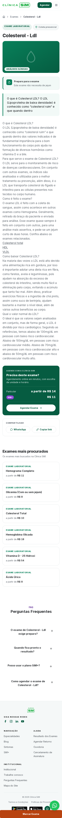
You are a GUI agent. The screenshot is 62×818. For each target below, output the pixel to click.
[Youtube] (22, 722)
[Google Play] (19, 809)
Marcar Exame (31, 814)
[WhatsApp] (47, 809)
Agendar (45, 5)
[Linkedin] (16, 722)
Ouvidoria (39, 747)
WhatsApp (20, 429)
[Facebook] (5, 722)
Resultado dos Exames (45, 736)
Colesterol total (13, 243)
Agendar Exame (29, 408)
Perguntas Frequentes (15, 780)
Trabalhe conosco (13, 774)
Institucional (10, 769)
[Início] (16, 5)
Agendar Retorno (43, 741)
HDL (5, 247)
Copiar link (46, 429)
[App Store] (36, 809)
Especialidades (12, 736)
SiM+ (6, 752)
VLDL (6, 251)
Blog (6, 741)
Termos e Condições (18, 802)
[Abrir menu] (56, 5)
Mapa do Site (11, 785)
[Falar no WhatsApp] (54, 805)
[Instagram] (11, 722)
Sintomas (8, 747)
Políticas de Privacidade (42, 802)
